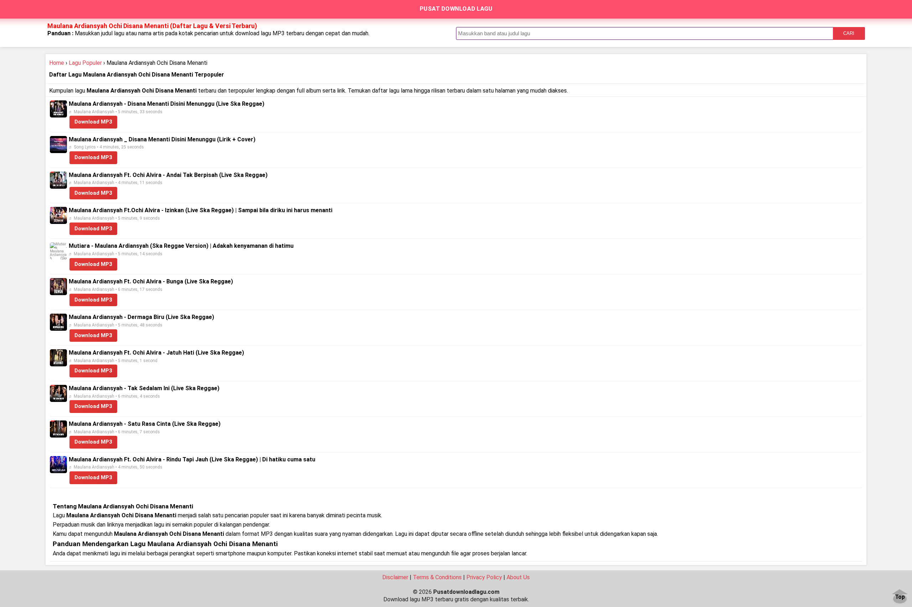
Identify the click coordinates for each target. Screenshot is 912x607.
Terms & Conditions (437, 577)
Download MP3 (93, 122)
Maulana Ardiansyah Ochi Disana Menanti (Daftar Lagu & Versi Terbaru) (152, 26)
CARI (848, 33)
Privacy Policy (484, 577)
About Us (518, 577)
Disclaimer (395, 577)
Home (56, 62)
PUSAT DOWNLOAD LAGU (456, 8)
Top (900, 597)
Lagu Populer (85, 62)
